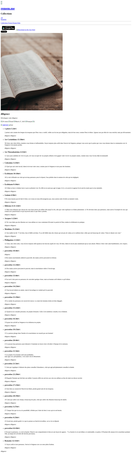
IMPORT (5, 125)
